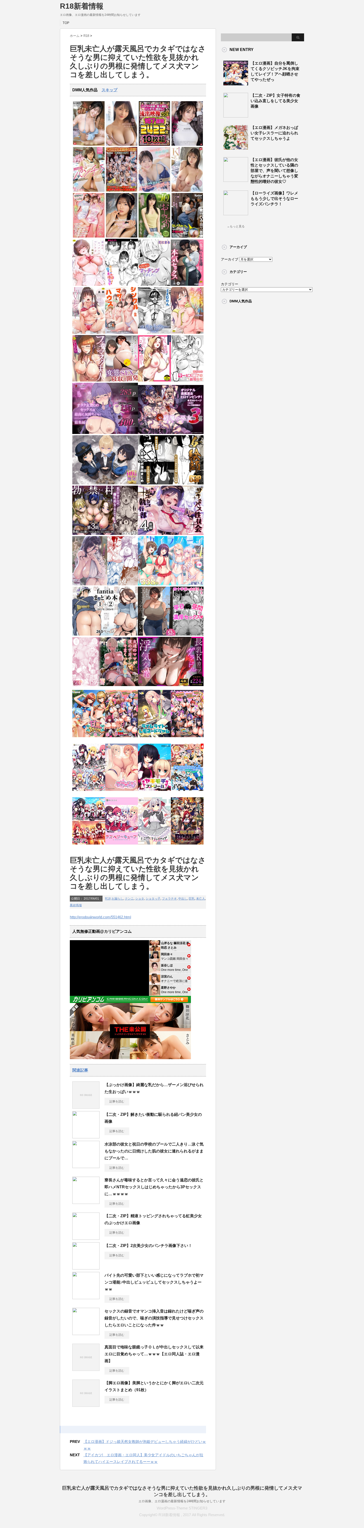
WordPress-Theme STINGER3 (182, 1508)
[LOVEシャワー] (88, 333)
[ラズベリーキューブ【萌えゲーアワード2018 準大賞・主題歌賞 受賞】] (121, 846)
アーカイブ (229, 259)
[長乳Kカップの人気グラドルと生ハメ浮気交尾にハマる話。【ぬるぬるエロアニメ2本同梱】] (171, 685)
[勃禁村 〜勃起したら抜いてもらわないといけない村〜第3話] (105, 534)
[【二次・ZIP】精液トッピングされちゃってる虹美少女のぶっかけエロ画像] (86, 1238)
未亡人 (200, 898)
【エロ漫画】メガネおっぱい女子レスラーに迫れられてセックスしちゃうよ (274, 133)
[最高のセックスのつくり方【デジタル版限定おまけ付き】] (88, 285)
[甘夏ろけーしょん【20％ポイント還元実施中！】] (88, 739)
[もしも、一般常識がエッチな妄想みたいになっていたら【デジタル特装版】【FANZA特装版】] (154, 380)
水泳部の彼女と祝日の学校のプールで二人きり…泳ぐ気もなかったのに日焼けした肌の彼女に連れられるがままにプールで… (154, 1151)
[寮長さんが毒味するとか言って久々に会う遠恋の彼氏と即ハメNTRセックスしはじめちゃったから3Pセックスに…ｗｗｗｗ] (86, 1202)
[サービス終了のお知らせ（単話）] (187, 380)
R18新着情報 (82, 6)
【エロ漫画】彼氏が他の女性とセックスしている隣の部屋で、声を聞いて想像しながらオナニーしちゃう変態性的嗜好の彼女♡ (274, 171)
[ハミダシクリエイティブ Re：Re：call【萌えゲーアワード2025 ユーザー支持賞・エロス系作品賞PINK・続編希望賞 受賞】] (154, 846)
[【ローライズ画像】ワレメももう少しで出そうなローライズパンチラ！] (235, 213)
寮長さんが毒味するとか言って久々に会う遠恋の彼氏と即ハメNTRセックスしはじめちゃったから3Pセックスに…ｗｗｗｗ (154, 1187)
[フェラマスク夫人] (88, 380)
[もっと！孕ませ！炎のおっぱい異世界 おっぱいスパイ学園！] (121, 739)
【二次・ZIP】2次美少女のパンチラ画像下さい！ (148, 1245)
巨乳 (192, 898)
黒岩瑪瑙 (76, 905)
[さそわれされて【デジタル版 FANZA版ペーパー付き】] (187, 333)
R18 (108, 898)
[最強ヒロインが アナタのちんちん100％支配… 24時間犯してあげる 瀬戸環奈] (88, 145)
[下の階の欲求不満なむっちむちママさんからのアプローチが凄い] (171, 634)
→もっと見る (236, 226)
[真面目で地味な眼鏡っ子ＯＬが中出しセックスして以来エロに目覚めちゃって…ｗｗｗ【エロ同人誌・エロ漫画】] (86, 1369)
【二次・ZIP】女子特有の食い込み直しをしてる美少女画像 (275, 100)
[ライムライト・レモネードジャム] (154, 739)
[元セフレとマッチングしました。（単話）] (154, 285)
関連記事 (80, 1070)
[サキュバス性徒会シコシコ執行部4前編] (171, 534)
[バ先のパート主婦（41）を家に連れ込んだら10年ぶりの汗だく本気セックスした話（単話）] (187, 285)
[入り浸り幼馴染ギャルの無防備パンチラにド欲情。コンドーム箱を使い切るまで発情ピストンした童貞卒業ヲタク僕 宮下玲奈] (88, 191)
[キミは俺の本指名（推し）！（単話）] (121, 285)
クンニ (129, 898)
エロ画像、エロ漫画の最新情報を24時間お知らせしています (182, 1501)
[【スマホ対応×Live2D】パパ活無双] (105, 483)
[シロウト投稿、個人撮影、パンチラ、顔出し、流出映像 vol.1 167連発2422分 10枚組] (154, 145)
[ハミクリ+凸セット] (88, 792)
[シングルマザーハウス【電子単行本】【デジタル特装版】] (121, 333)
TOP (66, 23)
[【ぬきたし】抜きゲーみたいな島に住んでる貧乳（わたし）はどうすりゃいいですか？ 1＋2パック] (187, 792)
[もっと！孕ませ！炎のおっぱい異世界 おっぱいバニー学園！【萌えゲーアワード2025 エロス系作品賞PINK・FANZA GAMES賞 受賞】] (187, 739)
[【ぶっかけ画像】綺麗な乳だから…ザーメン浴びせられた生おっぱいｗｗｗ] (86, 1107)
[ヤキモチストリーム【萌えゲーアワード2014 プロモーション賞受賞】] (154, 792)
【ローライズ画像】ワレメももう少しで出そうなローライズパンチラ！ (274, 198)
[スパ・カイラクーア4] (171, 584)
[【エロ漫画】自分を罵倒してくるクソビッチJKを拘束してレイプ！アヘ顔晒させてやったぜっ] (235, 83)
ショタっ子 (153, 898)
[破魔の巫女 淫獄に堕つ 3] (171, 433)
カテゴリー (229, 284)
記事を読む (116, 1101)
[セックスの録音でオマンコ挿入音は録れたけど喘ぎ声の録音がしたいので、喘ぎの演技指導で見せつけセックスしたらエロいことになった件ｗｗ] (86, 1333)
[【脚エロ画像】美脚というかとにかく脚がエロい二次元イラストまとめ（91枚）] (86, 1405)
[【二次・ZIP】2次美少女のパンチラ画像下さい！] (86, 1267)
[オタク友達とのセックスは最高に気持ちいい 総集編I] (105, 433)
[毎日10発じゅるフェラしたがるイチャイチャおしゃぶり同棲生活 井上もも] (154, 236)
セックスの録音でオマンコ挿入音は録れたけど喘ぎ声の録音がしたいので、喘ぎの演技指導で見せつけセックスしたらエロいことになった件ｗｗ (154, 1318)
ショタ (139, 898)
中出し (182, 898)
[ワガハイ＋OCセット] (88, 846)
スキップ (109, 90)
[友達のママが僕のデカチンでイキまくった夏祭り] (105, 685)
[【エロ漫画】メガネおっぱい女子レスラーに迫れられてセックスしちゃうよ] (235, 148)
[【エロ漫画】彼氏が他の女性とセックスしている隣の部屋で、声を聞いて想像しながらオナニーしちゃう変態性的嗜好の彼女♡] (235, 180)
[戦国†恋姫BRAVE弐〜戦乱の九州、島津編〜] (187, 846)
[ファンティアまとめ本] (105, 634)
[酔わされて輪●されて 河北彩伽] (187, 145)
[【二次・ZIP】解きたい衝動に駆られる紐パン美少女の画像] (86, 1136)
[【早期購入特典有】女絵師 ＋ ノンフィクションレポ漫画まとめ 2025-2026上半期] (171, 483)
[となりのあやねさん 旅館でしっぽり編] (105, 584)
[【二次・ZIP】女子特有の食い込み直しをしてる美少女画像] (235, 116)
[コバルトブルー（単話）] (154, 333)
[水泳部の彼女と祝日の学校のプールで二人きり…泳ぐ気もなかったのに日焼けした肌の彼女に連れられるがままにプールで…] (86, 1166)
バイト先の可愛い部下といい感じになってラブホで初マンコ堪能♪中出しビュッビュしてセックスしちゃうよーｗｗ (154, 1282)
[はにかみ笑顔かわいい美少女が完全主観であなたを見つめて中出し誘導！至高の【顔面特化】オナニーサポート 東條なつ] (154, 191)
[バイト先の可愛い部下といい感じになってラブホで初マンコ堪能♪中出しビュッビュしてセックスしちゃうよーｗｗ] (86, 1297)
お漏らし (117, 898)
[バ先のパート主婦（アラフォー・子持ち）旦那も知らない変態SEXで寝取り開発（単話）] (121, 380)
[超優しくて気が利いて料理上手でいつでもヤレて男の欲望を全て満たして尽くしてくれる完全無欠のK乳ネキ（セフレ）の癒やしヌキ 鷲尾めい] (187, 191)
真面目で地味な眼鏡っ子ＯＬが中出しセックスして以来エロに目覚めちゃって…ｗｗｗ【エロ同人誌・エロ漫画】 (154, 1354)
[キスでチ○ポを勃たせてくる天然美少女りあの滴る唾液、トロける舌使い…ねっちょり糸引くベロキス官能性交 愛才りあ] (121, 236)
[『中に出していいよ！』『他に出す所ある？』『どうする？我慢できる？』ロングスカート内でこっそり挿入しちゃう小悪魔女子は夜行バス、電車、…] (187, 236)
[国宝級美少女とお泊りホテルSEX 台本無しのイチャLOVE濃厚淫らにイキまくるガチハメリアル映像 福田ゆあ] (121, 145)
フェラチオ (169, 898)
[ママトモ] (121, 792)
